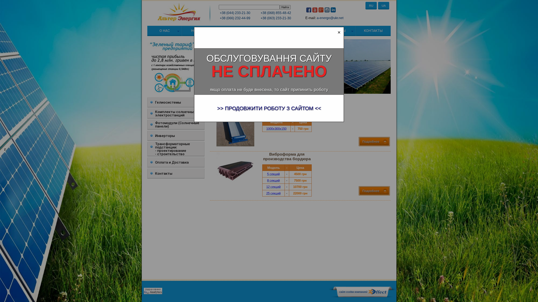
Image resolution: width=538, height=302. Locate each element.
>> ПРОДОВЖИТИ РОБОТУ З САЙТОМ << (269, 108)
